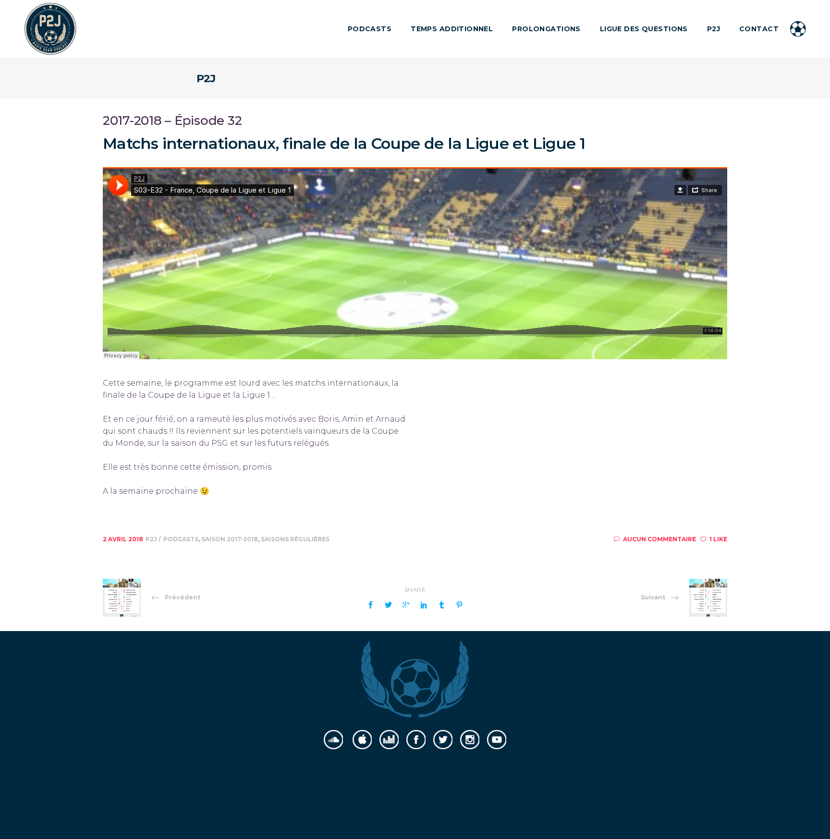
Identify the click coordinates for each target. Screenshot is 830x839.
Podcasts (180, 539)
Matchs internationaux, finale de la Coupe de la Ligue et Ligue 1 (344, 143)
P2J (152, 539)
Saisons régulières (295, 539)
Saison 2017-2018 (229, 539)
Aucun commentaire (659, 539)
